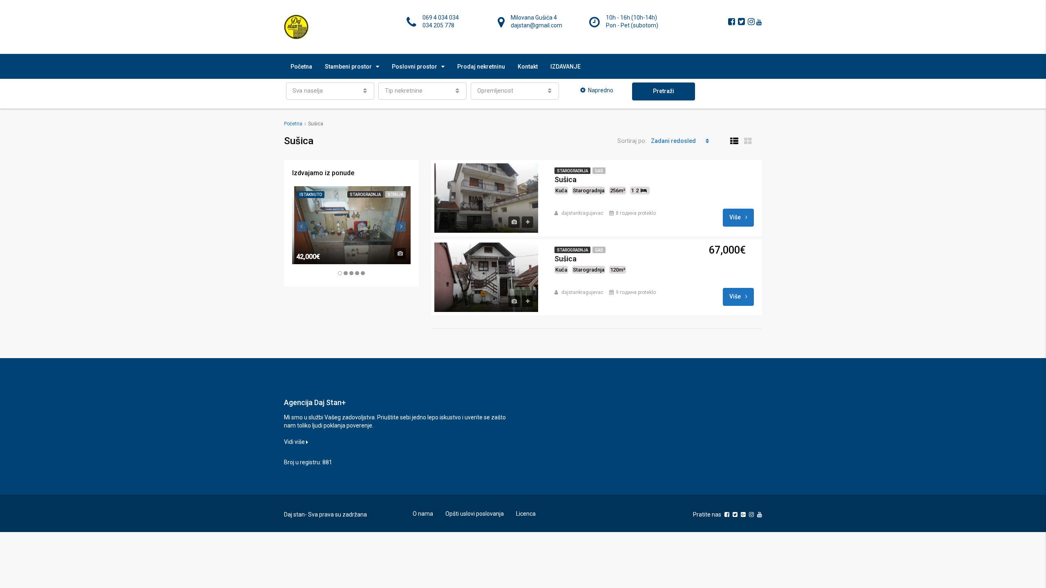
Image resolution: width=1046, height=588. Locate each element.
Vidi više (295, 442)
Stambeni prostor (348, 66)
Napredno (600, 90)
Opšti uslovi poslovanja (474, 513)
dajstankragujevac (582, 213)
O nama (423, 513)
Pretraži (663, 91)
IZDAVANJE (565, 66)
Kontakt (528, 66)
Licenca (526, 513)
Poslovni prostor (414, 66)
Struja (395, 194)
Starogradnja (572, 171)
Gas (599, 171)
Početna (301, 66)
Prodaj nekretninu (481, 66)
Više (735, 217)
